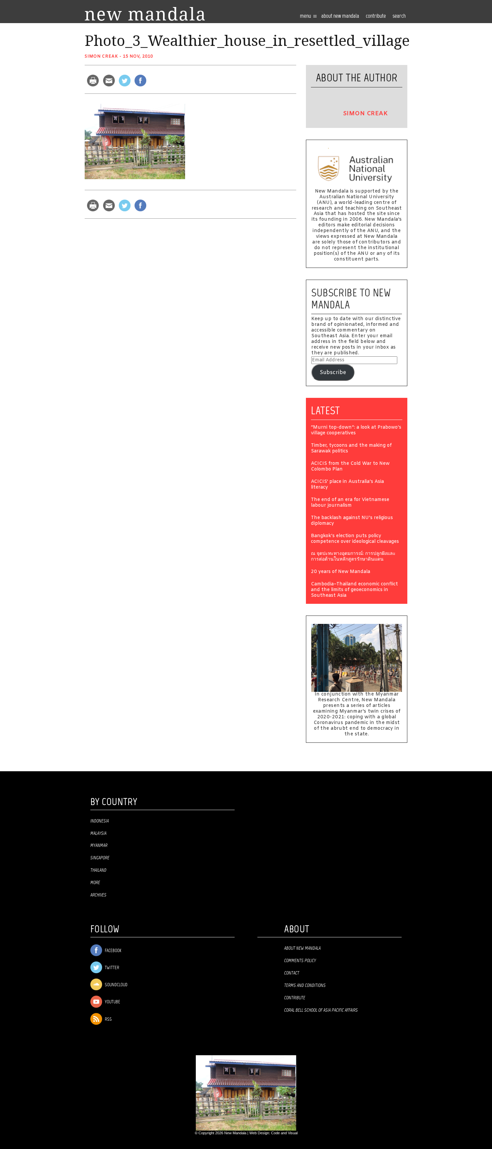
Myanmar (98, 845)
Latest (325, 410)
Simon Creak (101, 56)
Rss (108, 1019)
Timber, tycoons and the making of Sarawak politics (351, 448)
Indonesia (99, 821)
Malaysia (98, 833)
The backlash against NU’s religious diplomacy (352, 521)
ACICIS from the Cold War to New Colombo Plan (350, 467)
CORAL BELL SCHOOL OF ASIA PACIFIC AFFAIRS (321, 1010)
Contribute (294, 998)
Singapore (99, 858)
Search (399, 16)
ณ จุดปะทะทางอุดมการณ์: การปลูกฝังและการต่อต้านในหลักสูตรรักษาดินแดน (353, 557)
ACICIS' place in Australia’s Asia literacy (347, 485)
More (95, 882)
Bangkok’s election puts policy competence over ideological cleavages (355, 539)
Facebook (112, 950)
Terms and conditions (305, 985)
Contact (291, 973)
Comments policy (300, 960)
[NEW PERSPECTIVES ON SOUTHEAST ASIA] (145, 14)
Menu (306, 16)
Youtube (112, 1002)
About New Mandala (340, 16)
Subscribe (333, 372)
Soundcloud (116, 985)
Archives (98, 895)
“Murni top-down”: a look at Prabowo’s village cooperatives (356, 430)
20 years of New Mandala (340, 572)
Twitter (111, 968)
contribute (376, 16)
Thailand (98, 870)
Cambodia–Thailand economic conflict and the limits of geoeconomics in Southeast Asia (354, 590)
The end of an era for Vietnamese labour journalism (350, 503)
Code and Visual (284, 1133)
